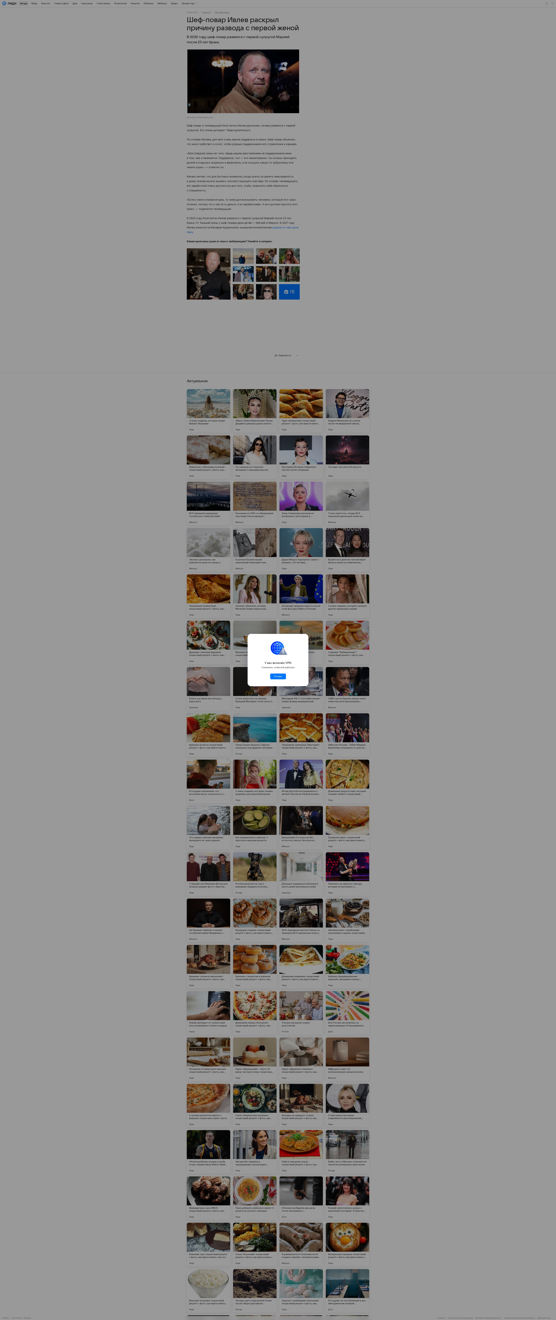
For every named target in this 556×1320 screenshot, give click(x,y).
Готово (278, 676)
